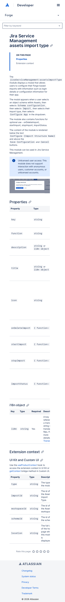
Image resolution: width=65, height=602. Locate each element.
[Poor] (37, 551)
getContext (15, 471)
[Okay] (41, 551)
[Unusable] (33, 551)
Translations (49, 440)
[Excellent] (48, 551)
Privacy (25, 582)
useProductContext (27, 465)
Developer (25, 5)
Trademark (27, 593)
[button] (58, 5)
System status (29, 576)
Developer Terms (30, 587)
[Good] (44, 551)
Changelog (27, 570)
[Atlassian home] (7, 5)
